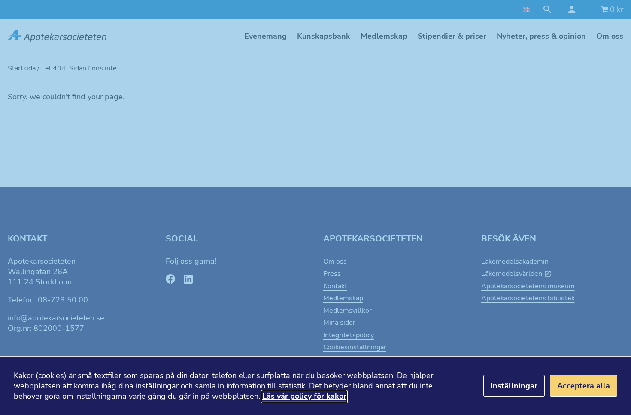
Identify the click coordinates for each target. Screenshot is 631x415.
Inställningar (514, 386)
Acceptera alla (583, 386)
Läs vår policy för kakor (304, 396)
